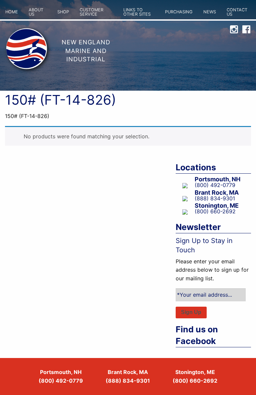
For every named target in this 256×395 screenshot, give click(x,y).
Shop (63, 11)
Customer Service (91, 12)
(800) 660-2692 (195, 380)
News (209, 11)
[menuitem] (11, 12)
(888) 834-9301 (128, 380)
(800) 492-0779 (61, 380)
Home (11, 11)
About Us (36, 12)
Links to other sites (137, 12)
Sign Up (191, 312)
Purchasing (179, 11)
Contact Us (237, 12)
